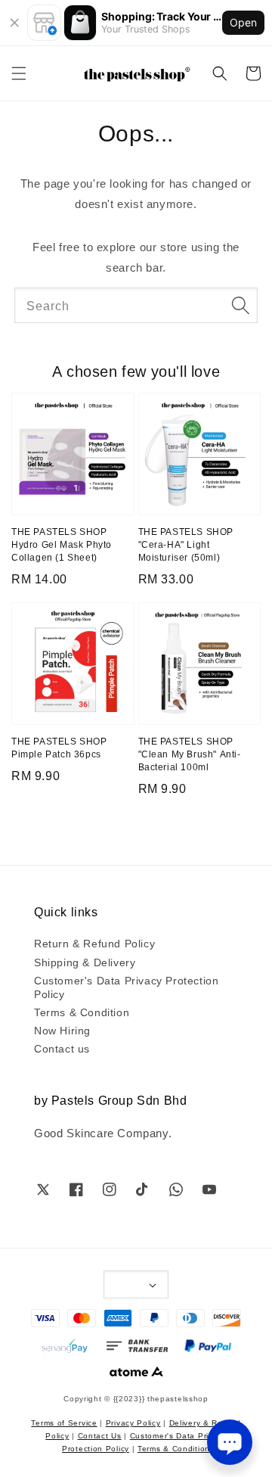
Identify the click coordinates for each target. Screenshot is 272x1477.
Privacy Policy (133, 1422)
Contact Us (100, 1435)
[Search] (240, 305)
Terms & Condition (81, 1011)
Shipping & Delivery (84, 961)
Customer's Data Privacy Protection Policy (126, 986)
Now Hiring (62, 1029)
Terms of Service (64, 1422)
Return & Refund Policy (94, 942)
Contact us (62, 1048)
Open (243, 22)
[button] (19, 73)
